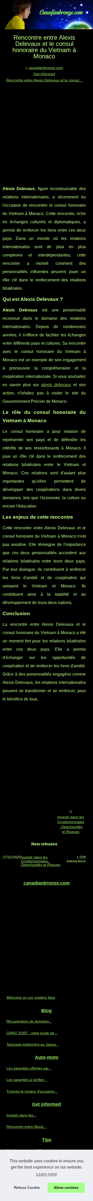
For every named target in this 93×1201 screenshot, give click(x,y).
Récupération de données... (29, 1021)
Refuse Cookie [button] (27, 1187)
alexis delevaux (56, 385)
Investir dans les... (21, 1115)
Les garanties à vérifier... (26, 1080)
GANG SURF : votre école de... (31, 1033)
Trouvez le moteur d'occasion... (32, 1091)
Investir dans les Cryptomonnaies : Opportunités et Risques (70, 824)
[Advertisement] (46, 132)
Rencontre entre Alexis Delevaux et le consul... (44, 80)
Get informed (44, 74)
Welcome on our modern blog (30, 997)
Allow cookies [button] (66, 1187)
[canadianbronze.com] (46, 14)
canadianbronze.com (46, 68)
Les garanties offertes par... (28, 1068)
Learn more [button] (46, 1174)
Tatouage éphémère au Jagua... (32, 1044)
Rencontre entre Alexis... (26, 1126)
